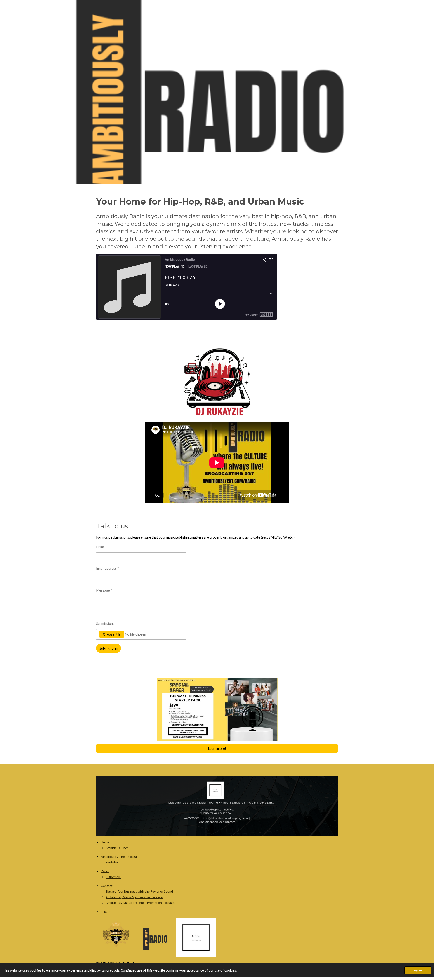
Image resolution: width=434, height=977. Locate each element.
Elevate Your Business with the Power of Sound (139, 891)
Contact (107, 886)
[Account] (393, 10)
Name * (101, 547)
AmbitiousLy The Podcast (119, 856)
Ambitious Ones (117, 848)
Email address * (107, 568)
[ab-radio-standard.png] (156, 937)
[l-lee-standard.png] (196, 937)
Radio (105, 871)
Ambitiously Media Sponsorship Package (134, 897)
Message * (104, 590)
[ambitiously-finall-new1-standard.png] (115, 937)
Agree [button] (418, 970)
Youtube (112, 862)
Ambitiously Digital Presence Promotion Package (140, 903)
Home (105, 842)
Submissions (105, 623)
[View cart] (419, 10)
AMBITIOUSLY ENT (37, 10)
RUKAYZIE (113, 877)
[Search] (406, 10)
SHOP (105, 912)
